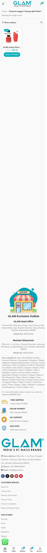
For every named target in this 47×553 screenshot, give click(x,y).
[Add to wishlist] (17, 31)
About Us (4, 487)
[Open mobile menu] (3, 3)
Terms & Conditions (8, 504)
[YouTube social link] (16, 476)
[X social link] (7, 476)
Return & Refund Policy (10, 508)
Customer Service (10, 483)
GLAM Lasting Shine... (12, 47)
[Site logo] (22, 4)
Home (4, 11)
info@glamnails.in (16, 470)
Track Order (6, 491)
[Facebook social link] (3, 476)
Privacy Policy (6, 500)
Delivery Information (9, 495)
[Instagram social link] (12, 476)
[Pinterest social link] (21, 476)
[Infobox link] (23, 402)
